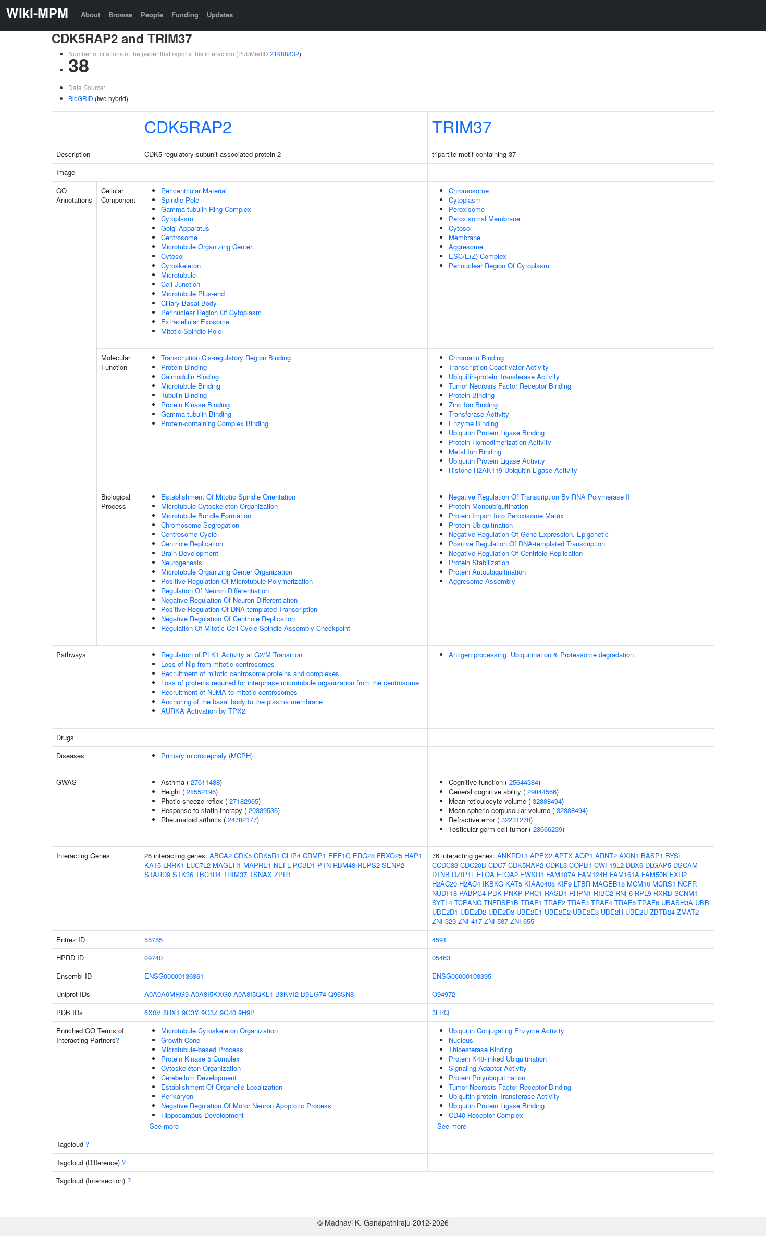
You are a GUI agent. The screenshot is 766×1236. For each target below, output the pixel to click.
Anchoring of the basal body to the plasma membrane (242, 701)
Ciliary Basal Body (189, 303)
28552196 (201, 791)
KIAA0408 (539, 884)
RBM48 (344, 865)
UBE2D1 (445, 912)
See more (164, 1126)
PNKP (513, 893)
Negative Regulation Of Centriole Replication (228, 618)
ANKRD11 (512, 855)
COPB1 (580, 865)
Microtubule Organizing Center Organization (226, 572)
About (90, 14)
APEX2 (541, 855)
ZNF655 (522, 921)
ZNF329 (444, 921)
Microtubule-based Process (202, 1049)
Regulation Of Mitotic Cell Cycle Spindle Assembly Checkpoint (255, 628)
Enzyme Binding (473, 423)
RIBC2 (603, 893)
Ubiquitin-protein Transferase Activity (504, 376)
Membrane (464, 237)
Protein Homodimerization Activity (500, 442)
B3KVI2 (287, 994)
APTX (563, 855)
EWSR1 (532, 874)
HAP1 (413, 855)
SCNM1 (686, 893)
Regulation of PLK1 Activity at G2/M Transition (231, 654)
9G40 (228, 1012)
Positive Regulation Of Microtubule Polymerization (237, 581)
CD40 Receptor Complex (486, 1115)
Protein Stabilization (479, 562)
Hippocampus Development (202, 1115)
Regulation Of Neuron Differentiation (215, 590)
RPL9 (643, 893)
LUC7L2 (199, 865)
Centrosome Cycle (189, 534)
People (152, 14)
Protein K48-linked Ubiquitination (498, 1059)
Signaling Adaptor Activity (488, 1068)
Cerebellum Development (199, 1077)
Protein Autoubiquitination (487, 572)
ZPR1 (282, 874)
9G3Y (190, 1012)
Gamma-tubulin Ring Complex (206, 209)
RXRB (662, 893)
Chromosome (469, 190)
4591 (439, 939)
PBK (495, 893)
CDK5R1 (267, 855)
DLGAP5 (658, 865)
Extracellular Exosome (195, 322)
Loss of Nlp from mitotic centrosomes (218, 664)
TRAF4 (601, 902)
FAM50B (654, 874)
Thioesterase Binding (480, 1049)
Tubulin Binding (184, 395)
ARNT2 (606, 855)
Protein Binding (184, 367)
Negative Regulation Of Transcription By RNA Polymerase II (539, 497)
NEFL (282, 865)
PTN (324, 865)
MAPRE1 (257, 865)
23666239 (547, 829)
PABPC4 (472, 893)
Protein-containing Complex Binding (214, 423)
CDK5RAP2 (188, 126)
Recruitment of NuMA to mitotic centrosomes (229, 692)
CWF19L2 (609, 865)
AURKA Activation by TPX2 (203, 711)
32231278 (515, 820)
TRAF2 (554, 902)
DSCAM (685, 865)
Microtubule (178, 275)
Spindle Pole (180, 200)
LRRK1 (173, 865)
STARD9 (157, 874)
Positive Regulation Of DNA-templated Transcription (239, 609)
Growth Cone (180, 1040)
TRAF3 (578, 902)
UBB (702, 902)
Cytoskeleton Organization (201, 1068)
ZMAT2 (688, 912)
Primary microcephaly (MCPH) (207, 755)
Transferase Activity (479, 414)
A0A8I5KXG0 (211, 994)
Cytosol (172, 256)
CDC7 (497, 865)
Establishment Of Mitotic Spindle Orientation (228, 497)
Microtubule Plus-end (193, 293)
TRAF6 (648, 902)
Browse (120, 14)
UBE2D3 (501, 912)
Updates (220, 14)
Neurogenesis (181, 562)
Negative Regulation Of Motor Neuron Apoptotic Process (246, 1105)
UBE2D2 (473, 912)
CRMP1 (314, 855)
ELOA (486, 874)
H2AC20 (444, 884)
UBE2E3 (586, 912)
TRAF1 (531, 902)
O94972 (443, 994)
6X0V (152, 1012)
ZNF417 (470, 921)
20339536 (263, 810)
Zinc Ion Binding (473, 404)
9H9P (246, 1012)
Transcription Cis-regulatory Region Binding (226, 358)
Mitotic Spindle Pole (191, 331)
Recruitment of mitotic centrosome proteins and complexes (250, 673)
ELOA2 (507, 874)
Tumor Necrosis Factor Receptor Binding (510, 386)
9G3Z (209, 1012)
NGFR (687, 884)
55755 (153, 939)
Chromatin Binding (476, 358)
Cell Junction (180, 284)
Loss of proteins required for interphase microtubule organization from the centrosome (290, 683)
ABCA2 (220, 855)
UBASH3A (677, 902)
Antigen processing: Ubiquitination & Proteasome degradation (541, 654)
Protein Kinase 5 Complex (200, 1059)
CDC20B (473, 865)
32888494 (547, 801)
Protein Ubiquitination (481, 525)
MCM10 (638, 884)
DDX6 (634, 865)
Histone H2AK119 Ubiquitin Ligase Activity (513, 470)
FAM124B (593, 874)
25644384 (523, 782)
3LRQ (440, 1012)
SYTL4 (442, 902)
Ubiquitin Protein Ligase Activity (497, 461)
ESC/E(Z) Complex (477, 256)
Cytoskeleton (181, 265)
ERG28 (364, 855)
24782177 (242, 820)
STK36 (182, 874)
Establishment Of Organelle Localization (221, 1087)
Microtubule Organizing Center (206, 247)
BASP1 (652, 855)
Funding (185, 14)
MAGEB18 (608, 884)
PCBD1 (304, 865)
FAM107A (561, 874)
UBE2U (636, 912)
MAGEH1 (227, 865)
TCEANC (467, 902)
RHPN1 (580, 893)
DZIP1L (463, 874)
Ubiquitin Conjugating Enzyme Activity (506, 1030)
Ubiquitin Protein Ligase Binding (497, 433)
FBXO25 (389, 855)
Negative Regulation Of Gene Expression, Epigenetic (529, 534)
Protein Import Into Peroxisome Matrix (506, 515)
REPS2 (368, 865)
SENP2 (393, 865)
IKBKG (493, 884)
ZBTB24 (662, 912)
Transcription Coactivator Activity (499, 367)
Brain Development (189, 553)
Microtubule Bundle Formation (206, 515)
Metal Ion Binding (475, 451)
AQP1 (584, 855)
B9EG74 (313, 994)
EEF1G (339, 855)
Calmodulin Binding (190, 376)
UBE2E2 (558, 912)
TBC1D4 (208, 874)
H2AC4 (469, 884)
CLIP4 (291, 855)
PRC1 (533, 893)
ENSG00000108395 (461, 976)
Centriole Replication (192, 543)
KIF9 (564, 884)
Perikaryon (177, 1096)
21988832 (284, 53)
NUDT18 (444, 893)
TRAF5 (625, 902)
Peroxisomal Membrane (484, 218)
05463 (441, 958)
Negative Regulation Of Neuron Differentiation (229, 600)
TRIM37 (462, 126)
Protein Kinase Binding (195, 404)
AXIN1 (629, 855)
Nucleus (461, 1040)
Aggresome (466, 247)
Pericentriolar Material (194, 190)
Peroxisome (467, 209)
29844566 (542, 791)
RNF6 (624, 893)
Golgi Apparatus (185, 228)
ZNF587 (496, 921)
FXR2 (678, 874)
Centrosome (179, 237)
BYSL (673, 855)
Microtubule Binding (190, 386)
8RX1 (171, 1012)
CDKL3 (556, 865)
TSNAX (260, 874)
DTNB (441, 874)
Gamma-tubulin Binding (196, 414)
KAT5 (152, 865)
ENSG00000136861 (174, 976)
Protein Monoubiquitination (488, 506)
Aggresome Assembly (482, 581)
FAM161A (624, 874)
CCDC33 (445, 865)
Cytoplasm (177, 218)
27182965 (243, 801)
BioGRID (80, 98)
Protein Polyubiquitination (487, 1077)
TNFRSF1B (501, 902)
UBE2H (612, 912)
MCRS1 (664, 884)
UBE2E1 (529, 912)
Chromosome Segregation (200, 525)
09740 (153, 958)
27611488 (205, 782)
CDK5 (243, 855)
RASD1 (556, 893)
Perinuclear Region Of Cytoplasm (211, 312)
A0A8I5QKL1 (253, 994)
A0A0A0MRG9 (166, 994)
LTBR (582, 884)
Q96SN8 (341, 994)
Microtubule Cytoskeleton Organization (219, 506)
